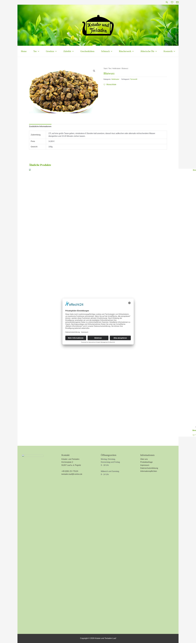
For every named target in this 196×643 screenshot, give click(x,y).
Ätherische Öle (147, 51)
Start (105, 68)
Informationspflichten (148, 471)
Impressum (144, 465)
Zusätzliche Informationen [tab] (40, 126)
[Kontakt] (177, 2)
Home (24, 51)
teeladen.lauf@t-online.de (71, 474)
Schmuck (105, 51)
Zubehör (67, 51)
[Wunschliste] (172, 2)
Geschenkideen (87, 51)
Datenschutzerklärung (149, 468)
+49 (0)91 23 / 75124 (69, 471)
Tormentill (133, 79)
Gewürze (50, 51)
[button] (167, 2)
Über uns (144, 459)
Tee (35, 51)
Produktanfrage (146, 462)
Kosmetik (168, 51)
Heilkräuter (116, 68)
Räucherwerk (125, 51)
